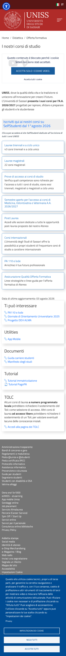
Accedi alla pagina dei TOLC (23, 427)
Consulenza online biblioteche (17, 526)
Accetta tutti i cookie (33, 79)
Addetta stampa (10, 538)
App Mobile (14, 339)
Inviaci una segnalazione (14, 558)
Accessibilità (8, 568)
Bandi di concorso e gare (14, 450)
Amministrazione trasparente (17, 447)
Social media (8, 541)
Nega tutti (31, 639)
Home (5, 38)
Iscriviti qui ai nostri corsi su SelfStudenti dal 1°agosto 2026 (26, 124)
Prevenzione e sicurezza (14, 470)
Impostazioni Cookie (12, 572)
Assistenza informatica (14, 467)
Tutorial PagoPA (17, 384)
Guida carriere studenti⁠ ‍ (23, 358)
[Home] (26, 20)
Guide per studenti (11, 474)
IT (62, 4)
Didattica (17, 38)
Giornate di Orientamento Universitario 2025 (34, 316)
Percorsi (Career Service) (14, 513)
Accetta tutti (32, 648)
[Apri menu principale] (59, 20)
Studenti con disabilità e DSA (17, 481)
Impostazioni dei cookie (32, 630)
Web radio (7, 555)
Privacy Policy (9, 530)
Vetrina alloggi (9, 484)
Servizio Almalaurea (12, 509)
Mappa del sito (9, 565)
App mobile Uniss (11, 499)
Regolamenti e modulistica (15, 453)
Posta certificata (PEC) (13, 460)
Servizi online (9, 519)
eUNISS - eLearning (12, 496)
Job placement (9, 506)
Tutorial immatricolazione (22, 381)
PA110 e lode (15, 313)
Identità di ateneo (11, 545)
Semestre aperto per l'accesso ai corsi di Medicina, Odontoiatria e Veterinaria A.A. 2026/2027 (27, 203)
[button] (6, 6)
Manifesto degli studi (20, 362)
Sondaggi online (10, 502)
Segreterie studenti (12, 477)
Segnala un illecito (11, 562)
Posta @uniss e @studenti (16, 457)
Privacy (9, 621)
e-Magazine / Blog (11, 551)
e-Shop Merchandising (13, 548)
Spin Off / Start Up (11, 516)
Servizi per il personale (13, 523)
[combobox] (60, 4)
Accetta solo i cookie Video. (33, 71)
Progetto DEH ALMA (19, 320)
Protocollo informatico (13, 464)
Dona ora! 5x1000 (11, 492)
